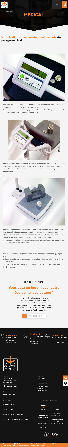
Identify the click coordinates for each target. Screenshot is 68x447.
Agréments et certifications (15, 420)
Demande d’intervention (13, 415)
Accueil (6, 11)
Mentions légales (8, 444)
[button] (56, 4)
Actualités (8, 409)
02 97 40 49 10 (41, 378)
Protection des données (22, 444)
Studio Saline (40, 445)
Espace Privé (8, 404)
